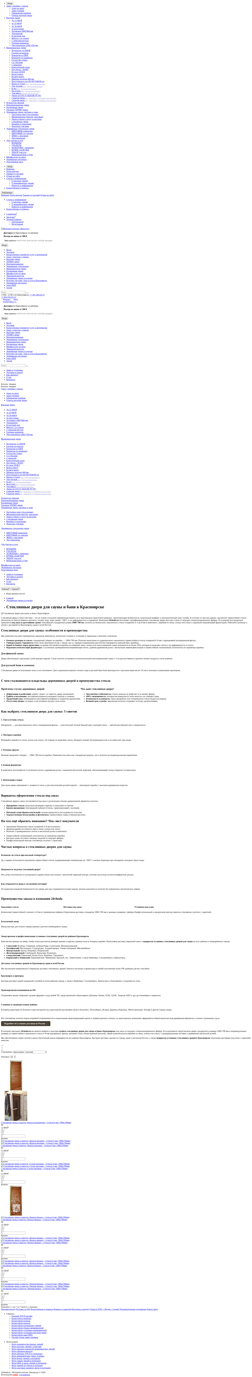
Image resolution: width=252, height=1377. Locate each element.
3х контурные (18, 29)
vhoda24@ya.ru (9, 302)
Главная (9, 598)
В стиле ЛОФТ (18, 72)
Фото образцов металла (22, 1351)
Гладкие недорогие (20, 53)
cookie (15, 1375)
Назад (9, 3)
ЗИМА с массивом (20, 136)
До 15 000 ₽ (17, 20)
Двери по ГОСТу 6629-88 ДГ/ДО (26, 95)
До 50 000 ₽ (17, 26)
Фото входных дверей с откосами (26, 1346)
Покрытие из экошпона (22, 58)
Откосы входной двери (22, 15)
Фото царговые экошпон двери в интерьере (31, 1368)
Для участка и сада (14, 140)
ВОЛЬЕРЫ (16, 143)
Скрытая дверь (34, 98)
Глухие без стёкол (19, 60)
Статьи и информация (16, 178)
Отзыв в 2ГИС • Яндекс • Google (104, 1309)
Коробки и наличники (22, 124)
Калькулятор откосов (21, 1323)
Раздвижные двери (14, 107)
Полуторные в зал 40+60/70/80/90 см (28, 81)
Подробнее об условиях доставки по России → (26, 1023)
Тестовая (10, 252)
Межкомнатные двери (16, 48)
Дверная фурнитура (15, 276)
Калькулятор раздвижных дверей (26, 1325)
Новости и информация (22, 185)
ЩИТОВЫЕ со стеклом (22, 133)
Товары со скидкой (14, 174)
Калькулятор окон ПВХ (22, 1335)
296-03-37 (37, 295)
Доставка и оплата (14, 372)
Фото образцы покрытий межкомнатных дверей (33, 1349)
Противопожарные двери (17, 105)
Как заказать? (12, 375)
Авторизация (17, 222)
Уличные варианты (20, 43)
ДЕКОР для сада (19, 152)
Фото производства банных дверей (27, 1344)
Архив (9, 288)
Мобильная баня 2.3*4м (22, 155)
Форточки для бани (20, 126)
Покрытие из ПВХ (20, 55)
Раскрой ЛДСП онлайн (22, 1316)
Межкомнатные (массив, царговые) (27, 117)
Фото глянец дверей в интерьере (26, 1361)
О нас (8, 377)
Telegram (6, 299)
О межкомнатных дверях (23, 183)
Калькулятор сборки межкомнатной (28, 1328)
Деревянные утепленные (17, 266)
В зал (24, 88)
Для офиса (25, 93)
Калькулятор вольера (21, 1321)
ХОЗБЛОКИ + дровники (23, 147)
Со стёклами (17, 62)
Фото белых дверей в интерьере (26, 1358)
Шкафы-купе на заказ (16, 157)
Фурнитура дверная (15, 103)
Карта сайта (152, 1309)
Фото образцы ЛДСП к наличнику (27, 1354)
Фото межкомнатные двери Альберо (28, 1356)
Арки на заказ (18, 8)
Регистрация (17, 224)
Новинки (10, 169)
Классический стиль (21, 67)
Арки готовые (18, 11)
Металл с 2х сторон (20, 38)
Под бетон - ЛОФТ (20, 69)
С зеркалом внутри (20, 41)
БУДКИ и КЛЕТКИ (20, 150)
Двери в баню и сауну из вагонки (27, 119)
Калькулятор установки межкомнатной (29, 1330)
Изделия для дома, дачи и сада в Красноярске (26, 280)
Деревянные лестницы (16, 159)
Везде (8, 250)
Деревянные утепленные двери (20, 129)
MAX (16, 299)
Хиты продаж (12, 171)
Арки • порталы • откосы (17, 257)
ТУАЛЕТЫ (16, 145)
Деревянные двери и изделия (19, 278)
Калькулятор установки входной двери (29, 1333)
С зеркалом (17, 65)
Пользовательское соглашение (133, 1309)
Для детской (27, 86)
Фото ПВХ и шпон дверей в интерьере (29, 1363)
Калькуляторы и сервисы (17, 188)
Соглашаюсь (24, 1375)
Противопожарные (14, 264)
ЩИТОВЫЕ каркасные (22, 131)
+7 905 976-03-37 (8, 297)
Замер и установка (14, 370)
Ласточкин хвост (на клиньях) (25, 114)
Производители (8, 1309)
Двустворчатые (18, 138)
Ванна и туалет (28, 84)
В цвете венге (18, 77)
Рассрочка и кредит (80, 1309)
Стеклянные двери (20, 121)
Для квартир (17, 33)
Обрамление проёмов (21, 13)
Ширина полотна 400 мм (23, 79)
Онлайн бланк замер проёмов (25, 1337)
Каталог (8, 386)
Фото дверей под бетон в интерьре (27, 1365)
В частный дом (18, 36)
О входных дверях (20, 181)
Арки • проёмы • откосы (17, 6)
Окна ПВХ (11, 285)
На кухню (26, 91)
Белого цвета (17, 74)
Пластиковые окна (14, 162)
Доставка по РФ (23, 1309)
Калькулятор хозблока (21, 1318)
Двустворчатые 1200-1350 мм (25, 45)
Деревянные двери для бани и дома (22, 112)
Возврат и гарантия (62, 1309)
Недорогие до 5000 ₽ (21, 50)
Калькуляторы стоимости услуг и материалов (26, 254)
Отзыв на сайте (13, 176)
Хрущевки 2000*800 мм (22, 31)
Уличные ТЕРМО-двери (17, 110)
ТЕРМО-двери (12, 262)
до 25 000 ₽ (17, 23)
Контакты (10, 380)
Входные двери (13, 18)
